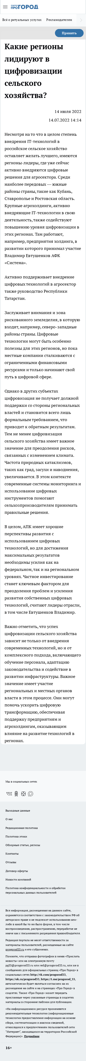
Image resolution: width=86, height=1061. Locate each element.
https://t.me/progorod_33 (58, 979)
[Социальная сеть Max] (30, 793)
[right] (81, 20)
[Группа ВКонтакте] (9, 793)
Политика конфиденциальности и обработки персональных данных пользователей (35, 890)
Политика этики (16, 836)
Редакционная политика (21, 828)
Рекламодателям (59, 20)
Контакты (12, 853)
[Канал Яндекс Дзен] (23, 793)
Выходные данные (17, 810)
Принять (69, 33)
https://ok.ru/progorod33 (22, 979)
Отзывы (10, 862)
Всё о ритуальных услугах (22, 20)
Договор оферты (16, 871)
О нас (9, 819)
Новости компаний (18, 879)
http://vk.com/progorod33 (48, 974)
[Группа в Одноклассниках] (16, 793)
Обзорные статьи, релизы (22, 845)
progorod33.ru (14, 949)
